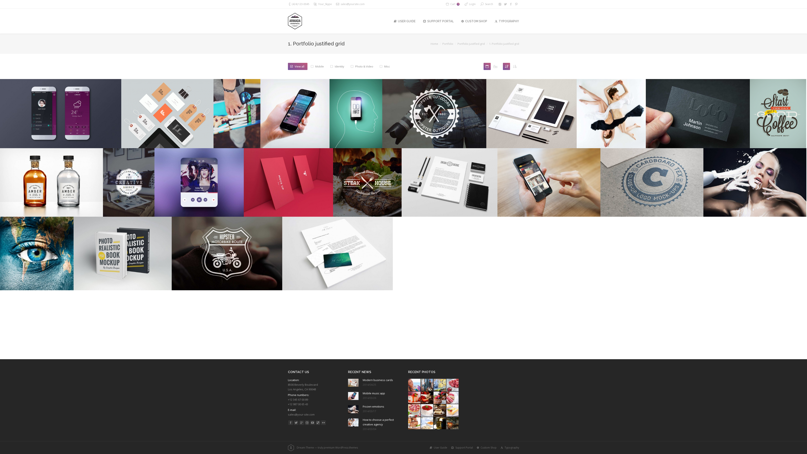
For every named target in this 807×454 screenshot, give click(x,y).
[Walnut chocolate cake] (414, 423)
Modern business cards (378, 380)
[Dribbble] (307, 422)
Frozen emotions (373, 406)
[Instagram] (500, 4)
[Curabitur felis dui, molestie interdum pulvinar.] (548, 182)
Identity (339, 66)
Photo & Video (364, 66)
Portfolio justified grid (471, 44)
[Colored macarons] (452, 398)
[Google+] (301, 422)
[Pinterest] (516, 4)
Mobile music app (374, 393)
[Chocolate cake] (427, 398)
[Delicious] (318, 422)
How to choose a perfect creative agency (378, 422)
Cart (454, 4)
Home (434, 44)
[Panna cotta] (414, 398)
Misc (387, 66)
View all (299, 66)
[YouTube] (312, 422)
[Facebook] (511, 4)
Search (489, 4)
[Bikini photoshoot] (414, 385)
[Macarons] (452, 385)
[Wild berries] (440, 398)
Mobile (319, 66)
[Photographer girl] (427, 385)
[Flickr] (323, 422)
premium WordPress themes (341, 447)
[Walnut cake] (440, 410)
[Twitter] (505, 4)
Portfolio (447, 44)
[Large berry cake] (427, 410)
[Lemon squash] (440, 385)
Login (472, 4)
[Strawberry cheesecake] (414, 410)
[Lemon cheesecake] (452, 410)
